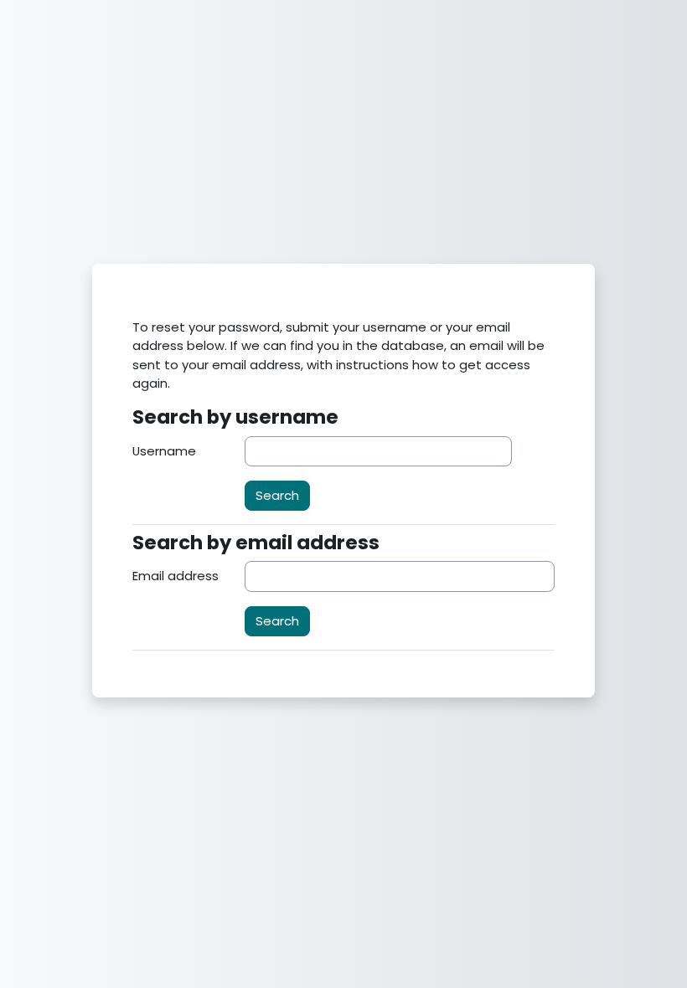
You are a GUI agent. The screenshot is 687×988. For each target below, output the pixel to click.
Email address (175, 575)
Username (164, 451)
